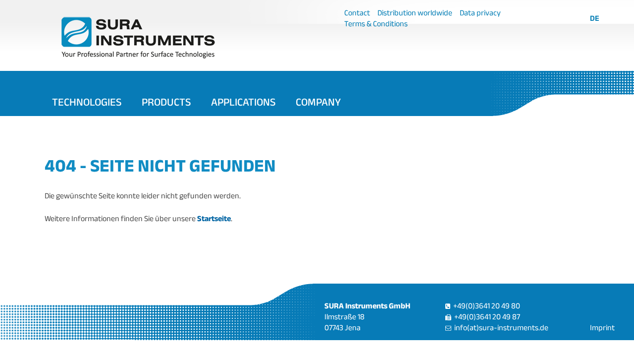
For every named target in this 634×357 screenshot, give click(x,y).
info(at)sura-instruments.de (501, 327)
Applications (243, 102)
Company (318, 102)
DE (594, 18)
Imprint (602, 327)
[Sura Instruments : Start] (184, 37)
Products (166, 102)
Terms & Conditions (376, 23)
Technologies (87, 102)
